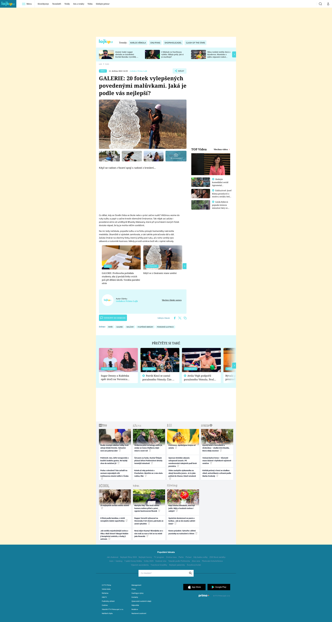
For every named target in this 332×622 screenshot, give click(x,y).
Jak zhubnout (112, 557)
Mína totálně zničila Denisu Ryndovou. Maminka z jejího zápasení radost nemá (219, 55)
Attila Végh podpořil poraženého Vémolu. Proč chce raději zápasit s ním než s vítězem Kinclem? (199, 377)
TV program (159, 557)
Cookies (105, 605)
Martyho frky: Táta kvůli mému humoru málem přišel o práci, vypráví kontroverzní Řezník (146, 508)
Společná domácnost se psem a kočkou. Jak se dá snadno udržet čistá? (181, 521)
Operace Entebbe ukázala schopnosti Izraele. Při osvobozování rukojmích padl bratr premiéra (182, 462)
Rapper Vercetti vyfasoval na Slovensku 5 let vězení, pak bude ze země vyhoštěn (148, 521)
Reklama (105, 593)
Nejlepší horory (145, 557)
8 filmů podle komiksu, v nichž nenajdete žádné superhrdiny (112, 519)
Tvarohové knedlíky (159, 565)
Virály (67, 3)
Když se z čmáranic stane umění (160, 273)
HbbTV (104, 597)
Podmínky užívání (108, 601)
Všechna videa (221, 149)
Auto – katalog (115, 561)
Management (136, 585)
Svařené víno (160, 561)
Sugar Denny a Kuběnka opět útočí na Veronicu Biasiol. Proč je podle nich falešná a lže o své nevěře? (116, 377)
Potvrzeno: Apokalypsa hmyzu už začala (182, 446)
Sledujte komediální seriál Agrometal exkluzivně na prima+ (220, 185)
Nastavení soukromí (139, 613)
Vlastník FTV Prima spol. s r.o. (112, 609)
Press (134, 589)
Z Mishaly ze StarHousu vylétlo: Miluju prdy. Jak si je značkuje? (172, 54)
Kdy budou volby (200, 557)
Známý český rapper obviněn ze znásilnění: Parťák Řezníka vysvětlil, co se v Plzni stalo (127, 55)
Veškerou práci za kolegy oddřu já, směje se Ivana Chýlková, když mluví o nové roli (148, 448)
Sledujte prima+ (103, 3)
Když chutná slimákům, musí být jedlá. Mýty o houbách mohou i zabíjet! (181, 508)
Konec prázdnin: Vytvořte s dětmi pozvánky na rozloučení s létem (182, 532)
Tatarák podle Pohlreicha (179, 561)
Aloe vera (196, 561)
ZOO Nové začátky (217, 557)
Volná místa (106, 589)
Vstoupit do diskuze (115, 318)
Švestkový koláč (194, 565)
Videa (90, 3)
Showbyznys (43, 3)
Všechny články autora (172, 300)
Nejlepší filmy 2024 (128, 557)
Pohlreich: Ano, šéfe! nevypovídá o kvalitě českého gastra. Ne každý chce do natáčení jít (114, 460)
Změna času (171, 557)
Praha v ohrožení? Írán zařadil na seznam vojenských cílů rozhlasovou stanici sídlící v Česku (114, 473)
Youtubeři (56, 3)
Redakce (135, 609)
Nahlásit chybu (107, 613)
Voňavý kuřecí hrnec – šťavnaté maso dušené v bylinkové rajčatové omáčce (216, 460)
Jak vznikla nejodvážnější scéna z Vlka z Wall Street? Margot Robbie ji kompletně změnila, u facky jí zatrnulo (114, 535)
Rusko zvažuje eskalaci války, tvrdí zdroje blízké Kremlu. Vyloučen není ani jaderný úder (114, 448)
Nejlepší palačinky (177, 565)
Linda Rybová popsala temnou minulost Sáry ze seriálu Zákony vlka (221, 206)
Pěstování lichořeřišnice (212, 561)
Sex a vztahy (78, 3)
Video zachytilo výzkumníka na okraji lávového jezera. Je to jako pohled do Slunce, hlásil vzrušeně (182, 473)
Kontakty (135, 597)
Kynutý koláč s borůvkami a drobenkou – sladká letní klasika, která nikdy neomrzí (215, 448)
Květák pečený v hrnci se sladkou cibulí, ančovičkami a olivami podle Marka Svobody (216, 473)
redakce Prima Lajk (138, 71)
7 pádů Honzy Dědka (133, 561)
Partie (181, 557)
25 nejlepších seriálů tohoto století (114, 505)
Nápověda (135, 605)
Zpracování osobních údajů (141, 601)
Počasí (189, 557)
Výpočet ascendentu (140, 565)
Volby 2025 (148, 561)
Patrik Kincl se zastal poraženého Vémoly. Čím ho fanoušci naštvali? (158, 377)
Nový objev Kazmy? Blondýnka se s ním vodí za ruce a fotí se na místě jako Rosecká (148, 533)
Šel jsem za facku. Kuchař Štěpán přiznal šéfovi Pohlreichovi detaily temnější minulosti (148, 460)
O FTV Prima (106, 585)
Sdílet (180, 72)
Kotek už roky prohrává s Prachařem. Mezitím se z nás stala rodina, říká (148, 473)
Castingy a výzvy (137, 593)
